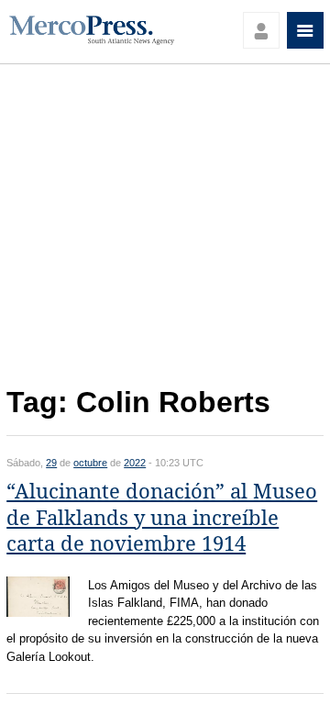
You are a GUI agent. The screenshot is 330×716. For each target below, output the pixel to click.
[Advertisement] (165, 230)
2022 (135, 462)
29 (51, 462)
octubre (90, 462)
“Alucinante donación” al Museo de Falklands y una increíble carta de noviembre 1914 (161, 517)
